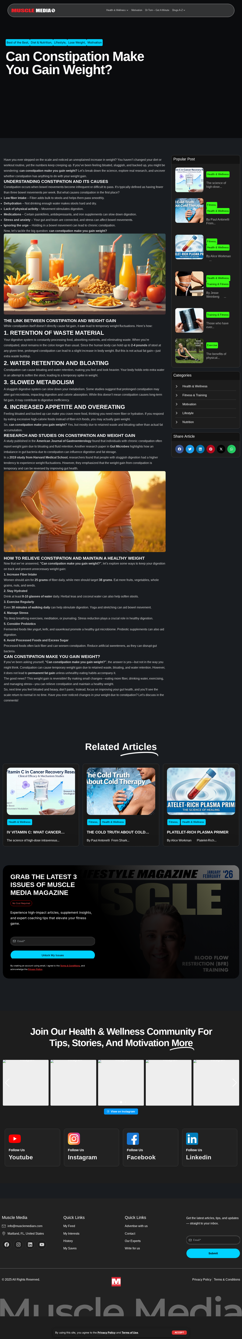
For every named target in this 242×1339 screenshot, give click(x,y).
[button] (179, 449)
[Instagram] (18, 1244)
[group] (26, 1083)
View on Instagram (123, 1111)
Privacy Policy (107, 1332)
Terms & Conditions (70, 965)
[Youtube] (42, 1244)
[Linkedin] (30, 1244)
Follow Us (17, 1150)
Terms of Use (130, 1332)
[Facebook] (6, 1244)
